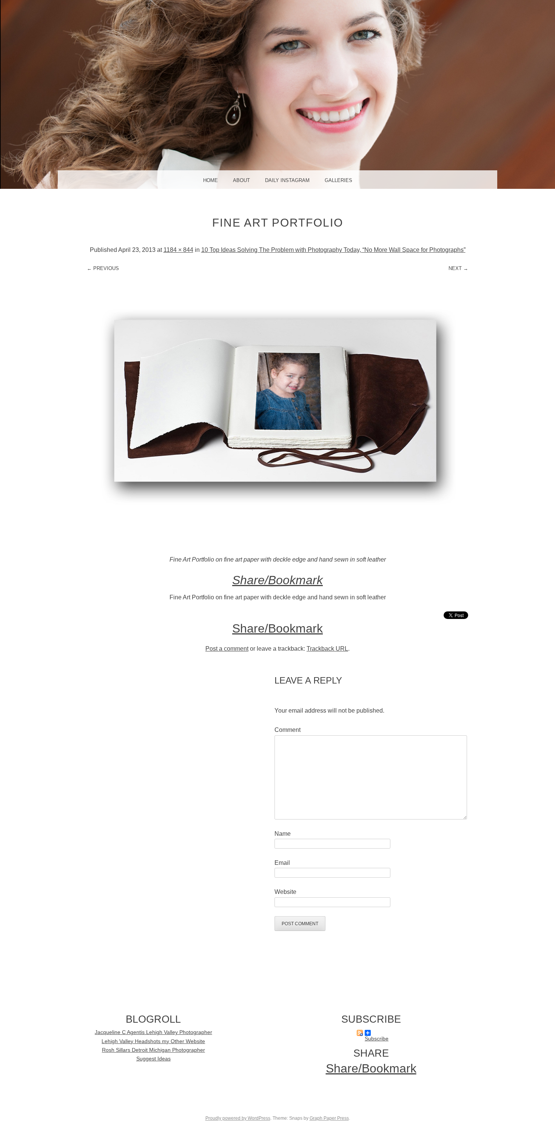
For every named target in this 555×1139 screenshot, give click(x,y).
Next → (458, 268)
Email (282, 863)
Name (282, 833)
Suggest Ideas (153, 1059)
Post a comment (226, 648)
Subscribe (370, 1033)
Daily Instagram (287, 180)
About (241, 180)
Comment (287, 730)
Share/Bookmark (277, 580)
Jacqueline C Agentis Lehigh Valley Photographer (153, 1032)
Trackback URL (327, 648)
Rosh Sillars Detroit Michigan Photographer (153, 1050)
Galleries (338, 180)
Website (285, 892)
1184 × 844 (178, 250)
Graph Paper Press (329, 1118)
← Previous (103, 268)
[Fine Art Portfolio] (277, 549)
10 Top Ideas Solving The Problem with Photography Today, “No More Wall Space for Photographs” (333, 250)
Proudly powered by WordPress (237, 1118)
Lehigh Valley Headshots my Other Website (153, 1041)
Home (210, 180)
